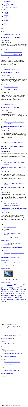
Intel (7, 289)
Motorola (16, 291)
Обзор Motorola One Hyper (6, 346)
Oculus (10, 293)
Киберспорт (10, 299)
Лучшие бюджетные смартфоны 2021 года (10, 257)
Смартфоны (7, 17)
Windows (2, 297)
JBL (18, 289)
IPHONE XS (7, 1)
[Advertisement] (13, 312)
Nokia (2, 293)
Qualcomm (4, 295)
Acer (1, 284)
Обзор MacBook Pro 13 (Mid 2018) (8, 356)
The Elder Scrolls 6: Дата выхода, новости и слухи (11, 247)
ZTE (12, 297)
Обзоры (6, 15)
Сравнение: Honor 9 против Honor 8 (8, 265)
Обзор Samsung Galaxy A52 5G (7, 338)
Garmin (2, 287)
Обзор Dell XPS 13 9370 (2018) (10, 37)
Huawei (3, 289)
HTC (20, 287)
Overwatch (24, 293)
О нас (5, 24)
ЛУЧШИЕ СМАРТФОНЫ (10, 7)
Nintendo (22, 291)
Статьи (5, 16)
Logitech (4, 291)
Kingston (20, 289)
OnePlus (15, 293)
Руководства (22, 299)
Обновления (7, 21)
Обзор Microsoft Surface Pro (7, 373)
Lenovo (24, 289)
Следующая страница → (10, 227)
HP (18, 287)
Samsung (15, 295)
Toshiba (24, 295)
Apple (9, 284)
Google (6, 287)
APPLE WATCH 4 (8, 4)
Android (5, 285)
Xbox (5, 297)
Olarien (2, 40)
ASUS (14, 285)
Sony (20, 296)
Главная (6, 12)
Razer (8, 295)
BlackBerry (18, 284)
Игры (5, 23)
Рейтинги (16, 299)
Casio (22, 284)
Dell (24, 285)
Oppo (19, 293)
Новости (6, 13)
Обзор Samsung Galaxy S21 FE (7, 329)
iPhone (14, 289)
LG (2, 291)
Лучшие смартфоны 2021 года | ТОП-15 (9, 237)
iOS (10, 289)
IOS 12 (5, 6)
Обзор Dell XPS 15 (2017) (9, 90)
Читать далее (4, 49)
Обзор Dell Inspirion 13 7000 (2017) (12, 72)
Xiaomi (9, 297)
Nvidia (6, 293)
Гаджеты (6, 20)
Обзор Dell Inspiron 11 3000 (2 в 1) (11, 55)
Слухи (3, 301)
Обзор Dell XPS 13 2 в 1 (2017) (10, 107)
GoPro (11, 287)
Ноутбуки (6, 19)
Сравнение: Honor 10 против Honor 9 (9, 279)
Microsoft (10, 291)
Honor (15, 287)
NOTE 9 (6, 3)
